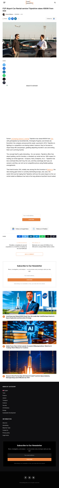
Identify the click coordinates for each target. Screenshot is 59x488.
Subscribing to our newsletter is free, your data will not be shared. (29, 283)
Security (5, 405)
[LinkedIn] (4, 72)
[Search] (55, 2)
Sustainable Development (9, 412)
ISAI (52, 138)
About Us (5, 423)
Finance (5, 395)
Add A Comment (29, 254)
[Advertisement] (31, 71)
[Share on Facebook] (12, 18)
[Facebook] (4, 68)
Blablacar (50, 169)
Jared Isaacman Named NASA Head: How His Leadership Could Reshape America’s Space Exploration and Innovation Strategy (30, 317)
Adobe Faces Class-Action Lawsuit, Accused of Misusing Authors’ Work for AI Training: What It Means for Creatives (28, 347)
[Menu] (4, 2)
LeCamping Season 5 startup (20, 138)
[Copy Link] (4, 82)
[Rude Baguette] (29, 2)
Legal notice (6, 435)
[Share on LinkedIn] (15, 18)
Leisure (4, 398)
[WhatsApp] (4, 75)
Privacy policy (6, 432)
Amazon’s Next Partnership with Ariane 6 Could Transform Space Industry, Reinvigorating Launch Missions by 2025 (28, 376)
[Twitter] (4, 64)
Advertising (5, 425)
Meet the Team (6, 427)
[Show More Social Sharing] (18, 18)
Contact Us (5, 430)
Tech (4, 393)
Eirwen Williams (9, 14)
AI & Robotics (6, 407)
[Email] (4, 79)
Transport (5, 400)
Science (5, 403)
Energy (4, 410)
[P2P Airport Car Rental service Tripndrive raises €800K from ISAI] (29, 39)
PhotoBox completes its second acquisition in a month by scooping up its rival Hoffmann (16, 246)
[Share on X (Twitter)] (9, 18)
